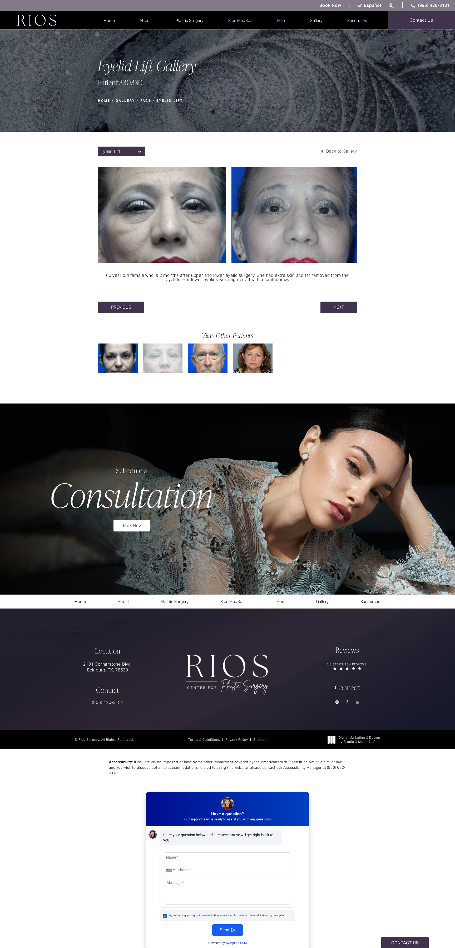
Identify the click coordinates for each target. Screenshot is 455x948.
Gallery (316, 20)
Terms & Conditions (204, 740)
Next (339, 307)
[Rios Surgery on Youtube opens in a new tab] (357, 702)
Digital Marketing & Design (359, 740)
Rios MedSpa (240, 20)
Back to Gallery (341, 151)
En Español (369, 5)
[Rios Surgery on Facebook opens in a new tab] (347, 702)
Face (145, 101)
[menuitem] (337, 702)
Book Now (330, 5)
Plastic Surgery (190, 20)
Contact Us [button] (405, 943)
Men (281, 20)
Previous (121, 307)
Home (109, 20)
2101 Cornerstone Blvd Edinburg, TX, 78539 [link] (107, 667)
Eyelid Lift (169, 101)
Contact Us (421, 20)
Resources (357, 20)
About (145, 20)
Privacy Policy (236, 740)
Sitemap (260, 740)
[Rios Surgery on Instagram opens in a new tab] (337, 702)
